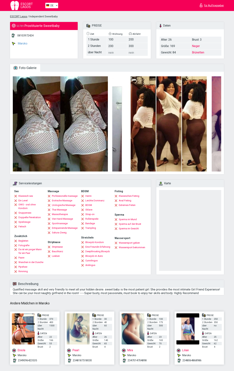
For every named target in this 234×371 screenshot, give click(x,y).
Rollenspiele (91, 218)
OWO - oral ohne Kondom (27, 206)
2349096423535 (27, 360)
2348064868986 (191, 360)
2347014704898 (137, 360)
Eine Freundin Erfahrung (97, 246)
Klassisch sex (25, 196)
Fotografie (23, 245)
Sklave (88, 209)
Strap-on (90, 214)
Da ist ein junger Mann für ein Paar (30, 251)
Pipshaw (22, 266)
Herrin (88, 196)
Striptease (57, 246)
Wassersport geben (129, 242)
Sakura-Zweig (59, 232)
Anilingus (90, 265)
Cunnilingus (91, 260)
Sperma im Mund (128, 219)
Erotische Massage (62, 200)
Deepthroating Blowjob (97, 251)
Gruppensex (24, 212)
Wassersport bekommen (132, 247)
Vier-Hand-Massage (62, 218)
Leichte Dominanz (94, 200)
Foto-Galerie (27, 68)
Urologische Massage (63, 205)
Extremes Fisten (127, 205)
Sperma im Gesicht (129, 228)
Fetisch (22, 226)
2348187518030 (82, 360)
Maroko (22, 43)
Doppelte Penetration (29, 217)
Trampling (90, 228)
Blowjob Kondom (94, 242)
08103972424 (25, 35)
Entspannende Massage (65, 228)
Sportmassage (60, 223)
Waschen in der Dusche (30, 262)
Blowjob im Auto (94, 256)
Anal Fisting (125, 200)
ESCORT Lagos (18, 16)
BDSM (88, 205)
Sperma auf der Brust (130, 224)
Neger (196, 46)
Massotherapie (60, 214)
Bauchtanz (57, 251)
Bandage (90, 223)
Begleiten (23, 240)
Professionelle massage (65, 196)
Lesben (56, 256)
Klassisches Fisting (129, 196)
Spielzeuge (24, 222)
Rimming (23, 271)
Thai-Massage (59, 209)
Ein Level (23, 200)
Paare (21, 257)
